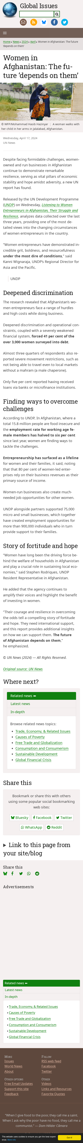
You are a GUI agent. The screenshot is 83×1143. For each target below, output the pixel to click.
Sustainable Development (36, 754)
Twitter (65, 817)
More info (12, 1139)
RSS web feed (51, 1061)
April (33, 41)
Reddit (56, 827)
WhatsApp (33, 827)
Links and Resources (57, 1089)
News (16, 41)
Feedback (11, 1094)
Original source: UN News (23, 669)
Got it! (69, 1137)
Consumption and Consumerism (42, 748)
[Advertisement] (41, 932)
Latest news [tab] (20, 703)
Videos (46, 1083)
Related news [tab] (21, 695)
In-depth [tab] (18, 711)
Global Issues (39, 5)
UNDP (9, 204)
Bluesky (21, 817)
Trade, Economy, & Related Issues (42, 731)
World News (13, 1066)
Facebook (43, 817)
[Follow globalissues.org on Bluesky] (43, 22)
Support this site (16, 1089)
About (9, 1071)
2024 (25, 41)
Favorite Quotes (53, 1094)
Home (6, 41)
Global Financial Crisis (33, 759)
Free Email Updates (18, 1083)
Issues (9, 1061)
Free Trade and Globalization (38, 742)
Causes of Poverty (30, 737)
